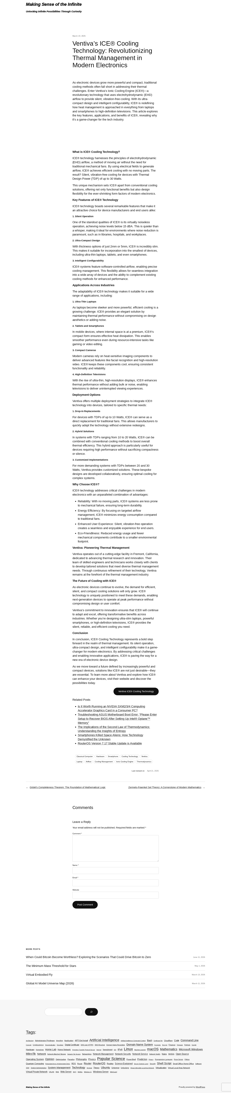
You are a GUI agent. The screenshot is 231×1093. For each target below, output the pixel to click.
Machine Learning (140, 1050)
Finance (172, 1045)
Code (176, 1040)
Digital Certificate (72, 1045)
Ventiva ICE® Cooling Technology (136, 691)
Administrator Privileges (45, 1041)
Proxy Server (178, 1059)
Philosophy (81, 1059)
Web (57, 1072)
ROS (74, 1064)
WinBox (80, 1072)
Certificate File (158, 1040)
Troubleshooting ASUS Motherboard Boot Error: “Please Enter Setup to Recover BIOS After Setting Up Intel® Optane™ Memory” (117, 718)
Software (198, 1064)
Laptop (79, 762)
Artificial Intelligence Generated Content (133, 1040)
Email (75, 878)
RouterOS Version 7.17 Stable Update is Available (110, 743)
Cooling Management (104, 762)
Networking (86, 1054)
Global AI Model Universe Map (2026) (50, 983)
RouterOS (99, 1063)
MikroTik (31, 1053)
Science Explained (123, 1063)
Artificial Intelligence (104, 1040)
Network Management (103, 1054)
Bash (149, 1040)
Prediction (142, 1059)
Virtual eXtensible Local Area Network (142, 1068)
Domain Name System (139, 1044)
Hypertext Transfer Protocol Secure (83, 1050)
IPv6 (120, 1049)
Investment (107, 1050)
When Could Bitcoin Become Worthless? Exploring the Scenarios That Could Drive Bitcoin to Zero (88, 957)
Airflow (88, 762)
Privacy (151, 1059)
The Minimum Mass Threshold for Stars (51, 966)
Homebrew (40, 1050)
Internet (99, 1050)
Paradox (71, 1059)
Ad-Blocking (30, 1040)
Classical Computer (85, 756)
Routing (110, 1064)
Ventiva (144, 756)
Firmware (180, 1045)
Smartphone (113, 756)
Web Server (66, 1072)
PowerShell (131, 1059)
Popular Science (111, 1058)
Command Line (190, 1040)
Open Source (182, 1054)
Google (194, 1045)
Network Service (140, 1054)
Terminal (89, 1068)
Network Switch (154, 1054)
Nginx (164, 1054)
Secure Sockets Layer (141, 1064)
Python (187, 1059)
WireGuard (113, 1072)
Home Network (64, 1050)
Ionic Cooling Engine (124, 762)
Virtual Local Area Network (179, 1068)
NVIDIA (171, 1054)
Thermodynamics (144, 762)
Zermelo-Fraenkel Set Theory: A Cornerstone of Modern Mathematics (164, 787)
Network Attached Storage (56, 1054)
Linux (128, 1049)
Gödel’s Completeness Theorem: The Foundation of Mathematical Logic (67, 787)
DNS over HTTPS (87, 1045)
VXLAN (51, 1072)
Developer (60, 1045)
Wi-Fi (74, 1072)
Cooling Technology (130, 756)
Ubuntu (105, 1067)
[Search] (91, 1012)
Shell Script (164, 1063)
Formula (187, 1045)
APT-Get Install (81, 1040)
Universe (115, 1068)
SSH (27, 1068)
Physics (92, 1059)
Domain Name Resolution (115, 1045)
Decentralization (50, 1045)
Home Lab (50, 1049)
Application (68, 1041)
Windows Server (101, 1072)
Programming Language (163, 1059)
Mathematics (168, 1049)
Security (152, 1064)
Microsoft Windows (191, 1049)
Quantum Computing (35, 1064)
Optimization (61, 1059)
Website (75, 890)
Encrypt (164, 1045)
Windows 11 (88, 1072)
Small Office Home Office (183, 1064)
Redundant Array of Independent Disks (57, 1064)
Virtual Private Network (36, 1072)
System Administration (39, 1068)
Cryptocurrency (38, 1045)
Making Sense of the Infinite (54, 4)
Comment (77, 833)
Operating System (35, 1059)
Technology (78, 1067)
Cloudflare (168, 1041)
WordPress (200, 1087)
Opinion (49, 1059)
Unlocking (125, 1068)
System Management (59, 1067)
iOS (115, 1050)
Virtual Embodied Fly (39, 974)
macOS (153, 1049)
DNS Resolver (100, 1045)
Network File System (74, 1054)
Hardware (100, 756)
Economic (157, 1045)
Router (87, 1063)
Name (75, 865)
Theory (96, 1068)
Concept (28, 1045)
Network (41, 1053)
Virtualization (161, 1068)
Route (79, 1064)
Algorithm (59, 1041)
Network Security (123, 1054)
